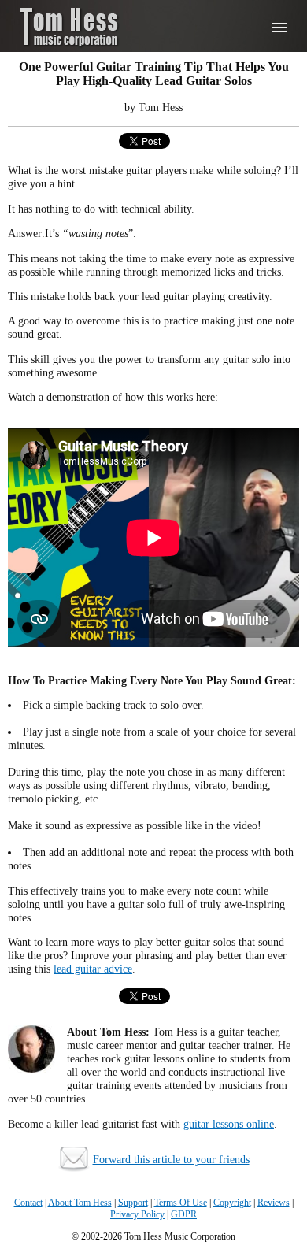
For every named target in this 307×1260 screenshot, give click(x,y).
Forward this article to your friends (171, 1159)
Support (133, 1202)
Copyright (232, 1202)
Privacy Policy (137, 1214)
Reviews (273, 1202)
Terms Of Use (180, 1202)
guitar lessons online (228, 1123)
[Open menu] (279, 27)
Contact (28, 1202)
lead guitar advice (93, 968)
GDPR (184, 1214)
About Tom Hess (80, 1202)
